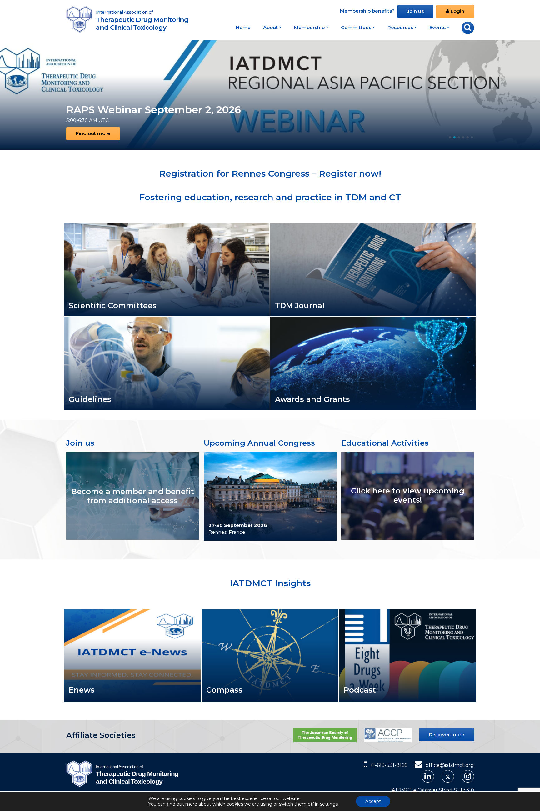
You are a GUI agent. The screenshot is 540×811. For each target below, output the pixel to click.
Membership (309, 27)
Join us (415, 11)
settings (329, 804)
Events (437, 27)
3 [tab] (458, 136)
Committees (356, 27)
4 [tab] (463, 136)
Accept (373, 801)
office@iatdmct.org (450, 765)
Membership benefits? (367, 11)
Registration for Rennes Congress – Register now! (270, 173)
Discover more (446, 735)
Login (456, 11)
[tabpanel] (270, 95)
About (270, 27)
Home (243, 27)
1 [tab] (450, 136)
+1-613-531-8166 (388, 765)
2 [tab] (454, 136)
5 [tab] (467, 136)
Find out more (93, 133)
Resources (400, 27)
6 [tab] (471, 136)
